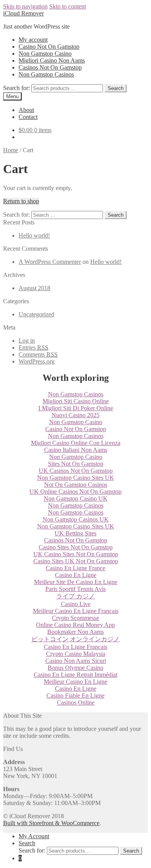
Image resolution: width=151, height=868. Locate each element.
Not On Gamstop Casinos (75, 484)
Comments (38, 354)
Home (10, 150)
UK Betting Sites (75, 533)
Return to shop (21, 201)
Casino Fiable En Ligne (75, 695)
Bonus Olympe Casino (75, 667)
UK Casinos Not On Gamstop (76, 470)
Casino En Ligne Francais (75, 647)
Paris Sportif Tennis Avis (75, 589)
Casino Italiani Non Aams (75, 450)
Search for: (16, 88)
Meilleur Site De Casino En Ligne (75, 582)
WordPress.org (37, 361)
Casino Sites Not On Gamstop (76, 547)
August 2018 (34, 288)
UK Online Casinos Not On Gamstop (75, 491)
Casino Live (76, 604)
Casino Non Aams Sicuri (75, 660)
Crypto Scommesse (75, 618)
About (26, 110)
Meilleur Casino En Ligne (75, 681)
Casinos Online (75, 702)
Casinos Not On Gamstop (50, 67)
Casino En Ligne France (75, 568)
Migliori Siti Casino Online (76, 401)
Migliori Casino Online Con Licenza (75, 443)
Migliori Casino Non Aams (52, 60)
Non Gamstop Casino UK (76, 498)
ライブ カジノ (75, 596)
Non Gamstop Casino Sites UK (75, 477)
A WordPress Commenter (50, 261)
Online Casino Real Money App (75, 625)
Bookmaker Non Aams (75, 631)
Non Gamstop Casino (45, 53)
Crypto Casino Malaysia (75, 654)
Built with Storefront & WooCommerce (51, 823)
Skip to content (67, 6)
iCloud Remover (23, 13)
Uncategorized (36, 314)
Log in (27, 340)
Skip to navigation (25, 6)
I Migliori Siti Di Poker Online (75, 408)
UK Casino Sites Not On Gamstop (75, 554)
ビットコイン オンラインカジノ (75, 639)
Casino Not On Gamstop (49, 46)
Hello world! (34, 235)
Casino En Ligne (75, 575)
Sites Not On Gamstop (75, 463)
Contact (28, 117)
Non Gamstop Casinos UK (76, 519)
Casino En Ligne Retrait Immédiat (75, 674)
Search (116, 88)
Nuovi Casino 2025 (75, 415)
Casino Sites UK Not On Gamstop (75, 561)
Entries (33, 347)
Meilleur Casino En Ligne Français (75, 611)
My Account (34, 836)
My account (33, 39)
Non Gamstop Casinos (46, 74)
